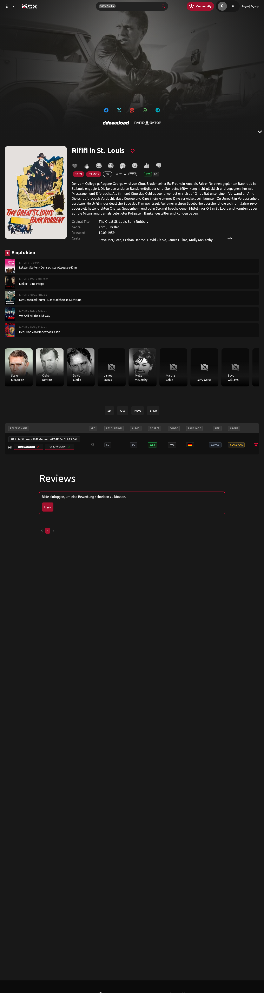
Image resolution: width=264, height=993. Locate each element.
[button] (28, 447)
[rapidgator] (148, 123)
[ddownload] (116, 123)
